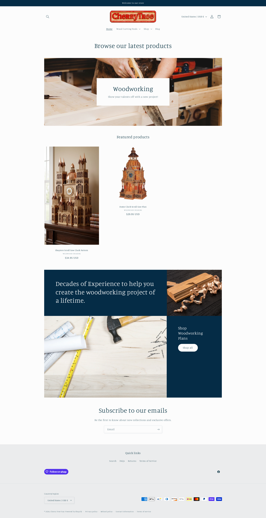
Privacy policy (91, 511)
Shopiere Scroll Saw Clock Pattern (71, 250)
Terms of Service (148, 461)
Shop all (188, 347)
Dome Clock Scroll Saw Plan (133, 206)
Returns (132, 461)
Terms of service (144, 511)
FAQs (122, 461)
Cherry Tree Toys (57, 511)
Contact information (125, 511)
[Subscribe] (158, 429)
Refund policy (107, 511)
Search (113, 461)
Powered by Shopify (73, 511)
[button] (47, 16)
